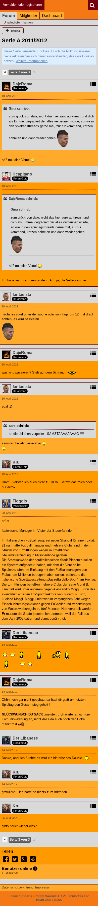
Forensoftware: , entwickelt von (49, 898)
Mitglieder (28, 16)
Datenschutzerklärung (17, 887)
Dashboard (52, 16)
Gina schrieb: (19, 108)
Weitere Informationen (31, 61)
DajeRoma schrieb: (23, 199)
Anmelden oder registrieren (22, 5)
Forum (8, 16)
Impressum (43, 887)
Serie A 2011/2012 (24, 40)
